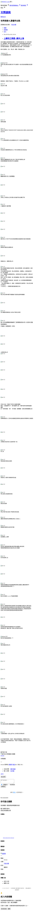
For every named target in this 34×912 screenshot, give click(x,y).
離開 (9, 908)
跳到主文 (3, 16)
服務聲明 (17, 889)
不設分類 (13, 24)
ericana (2, 755)
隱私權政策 (28, 888)
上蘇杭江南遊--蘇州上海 (14, 38)
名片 (5, 31)
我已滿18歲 (3, 908)
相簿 (5, 28)
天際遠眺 (6, 12)
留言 (14, 764)
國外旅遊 (12, 769)
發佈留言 (3, 786)
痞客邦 (10, 764)
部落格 (6, 29)
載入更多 (3, 776)
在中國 (12, 771)
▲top (2, 773)
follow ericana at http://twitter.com (8, 837)
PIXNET (7, 888)
